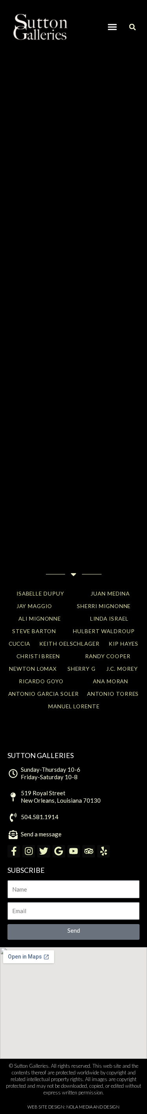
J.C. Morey (122, 668)
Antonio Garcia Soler (43, 693)
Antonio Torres (113, 693)
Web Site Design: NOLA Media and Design (73, 1106)
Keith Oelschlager (69, 643)
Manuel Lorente (74, 706)
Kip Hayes (123, 643)
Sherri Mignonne (104, 606)
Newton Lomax (33, 668)
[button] (112, 27)
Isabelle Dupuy (40, 593)
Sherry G (81, 668)
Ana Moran (110, 681)
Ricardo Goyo (41, 681)
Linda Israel (109, 618)
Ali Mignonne (39, 618)
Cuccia (19, 643)
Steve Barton (34, 631)
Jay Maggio (34, 606)
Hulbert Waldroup (103, 631)
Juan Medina (110, 593)
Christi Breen (38, 656)
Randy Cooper (108, 656)
